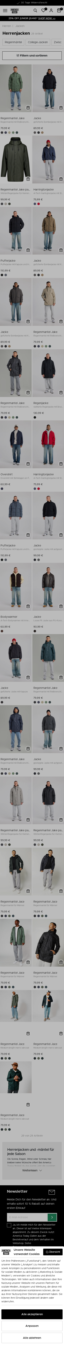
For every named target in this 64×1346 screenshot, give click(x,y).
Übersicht (54, 1252)
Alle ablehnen (32, 1337)
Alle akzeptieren (32, 1314)
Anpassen (32, 1326)
